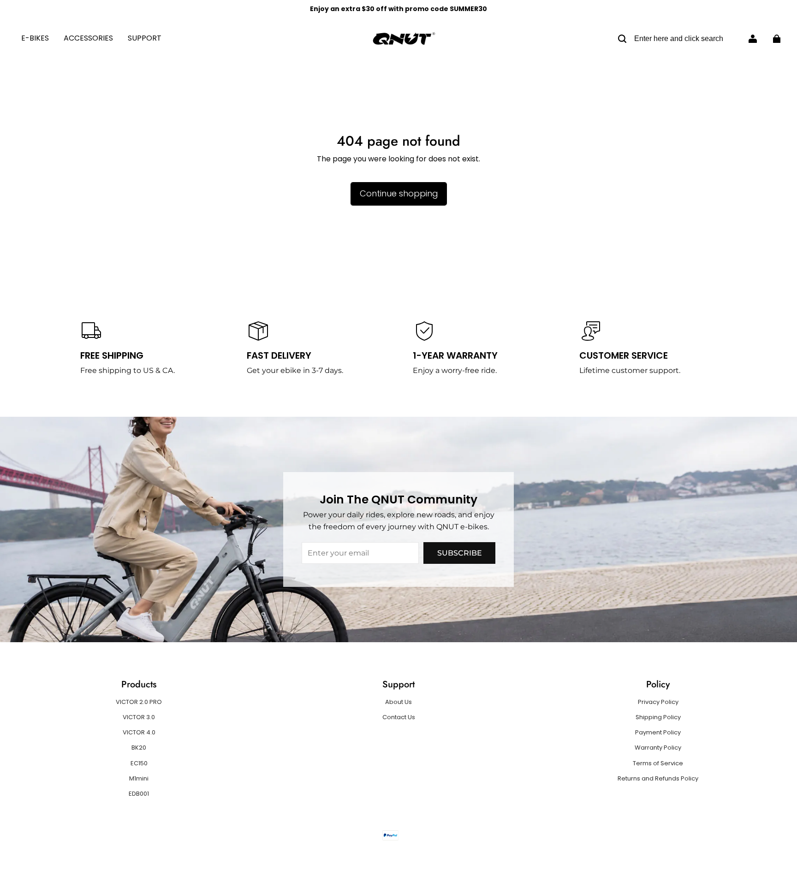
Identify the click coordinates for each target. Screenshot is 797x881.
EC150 (139, 763)
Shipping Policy (658, 717)
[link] (144, 39)
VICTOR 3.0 (139, 717)
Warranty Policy (658, 748)
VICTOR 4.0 (139, 732)
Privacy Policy (658, 702)
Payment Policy (658, 732)
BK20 (138, 748)
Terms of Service (658, 763)
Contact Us (398, 717)
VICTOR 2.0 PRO (139, 702)
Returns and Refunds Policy (658, 779)
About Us (398, 702)
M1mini (139, 779)
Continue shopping (399, 193)
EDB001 (139, 794)
